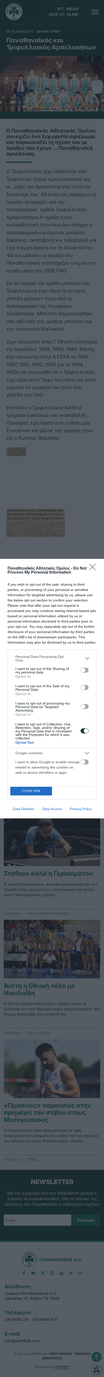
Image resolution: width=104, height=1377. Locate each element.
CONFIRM (31, 791)
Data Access (52, 809)
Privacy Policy (81, 809)
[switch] (85, 670)
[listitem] (52, 658)
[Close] (94, 568)
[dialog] (52, 688)
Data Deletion (23, 809)
